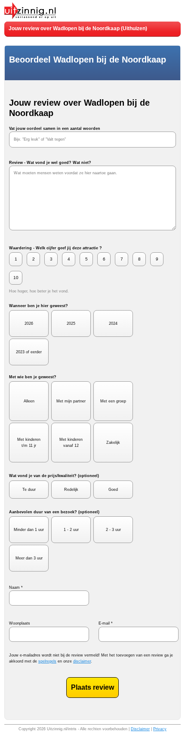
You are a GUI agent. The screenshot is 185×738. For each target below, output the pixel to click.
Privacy (159, 729)
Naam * (16, 587)
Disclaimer (140, 729)
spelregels (47, 661)
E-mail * (106, 623)
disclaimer (82, 661)
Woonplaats (19, 623)
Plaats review (92, 687)
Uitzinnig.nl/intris (62, 729)
